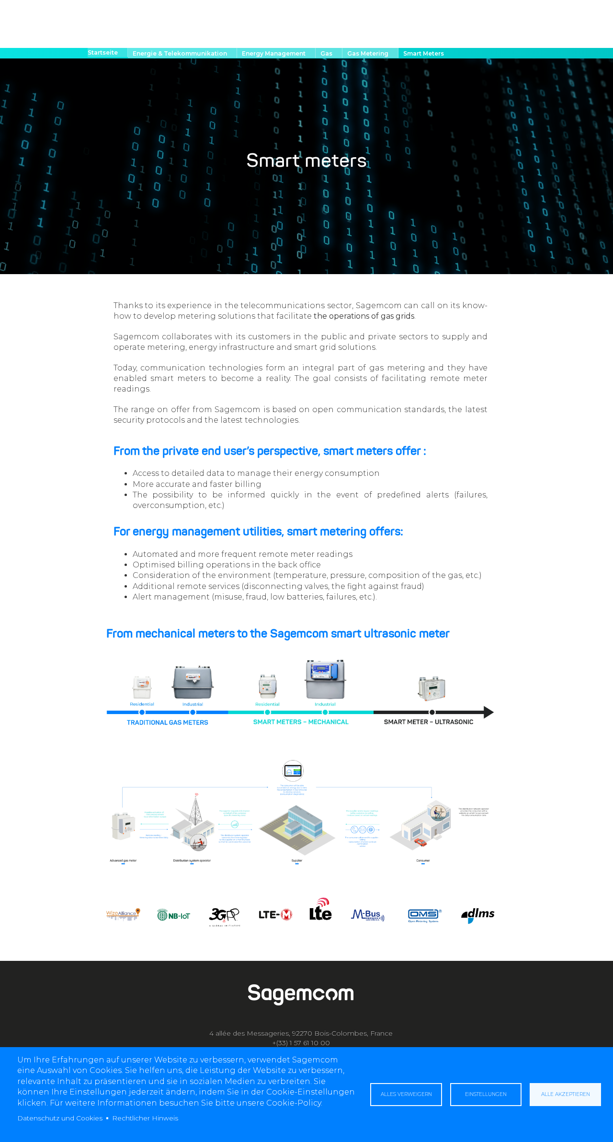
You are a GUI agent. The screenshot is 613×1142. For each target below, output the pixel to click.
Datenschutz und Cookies (59, 1118)
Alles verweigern (406, 1094)
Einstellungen (486, 1094)
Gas (326, 53)
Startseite (103, 52)
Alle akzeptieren (565, 1094)
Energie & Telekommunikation (180, 53)
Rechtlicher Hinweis (145, 1118)
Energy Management (274, 53)
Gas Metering (367, 53)
